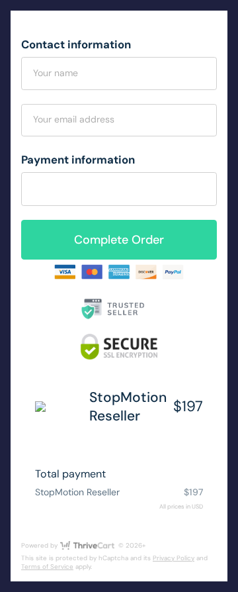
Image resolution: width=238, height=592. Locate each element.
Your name (55, 73)
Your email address (73, 119)
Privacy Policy (173, 558)
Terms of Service (47, 566)
